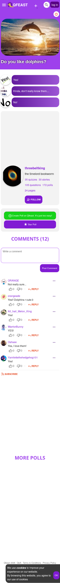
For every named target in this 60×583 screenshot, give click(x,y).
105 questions (33, 185)
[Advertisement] (30, 135)
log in (55, 5)
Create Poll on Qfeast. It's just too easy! (32, 215)
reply (35, 289)
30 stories (44, 179)
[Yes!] (5, 80)
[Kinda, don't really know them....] (5, 91)
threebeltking (35, 168)
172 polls (47, 185)
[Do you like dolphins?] (30, 37)
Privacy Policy (49, 562)
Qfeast (9, 562)
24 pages (30, 190)
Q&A (19, 562)
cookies (21, 568)
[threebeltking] (12, 176)
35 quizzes (31, 179)
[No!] (5, 102)
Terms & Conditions (32, 562)
